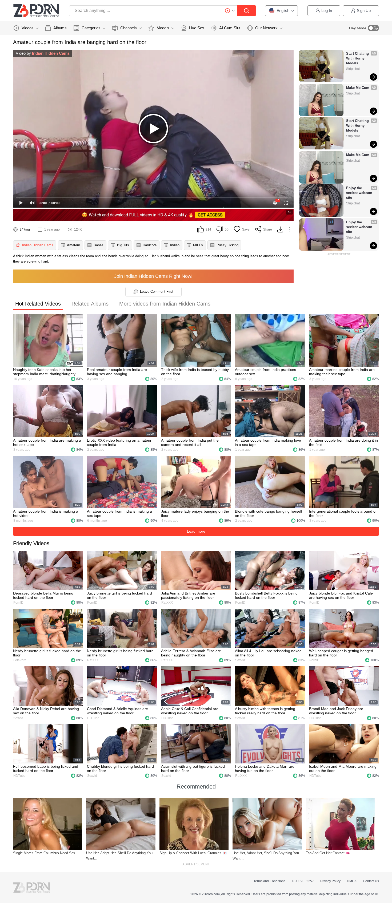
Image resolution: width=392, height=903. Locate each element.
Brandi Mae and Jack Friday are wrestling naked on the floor (336, 711)
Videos (28, 28)
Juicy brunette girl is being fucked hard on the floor (119, 595)
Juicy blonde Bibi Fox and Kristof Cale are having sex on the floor (341, 595)
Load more (196, 531)
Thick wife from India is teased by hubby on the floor (195, 371)
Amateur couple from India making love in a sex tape (268, 442)
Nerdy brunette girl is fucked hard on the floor (47, 653)
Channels (128, 28)
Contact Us (371, 881)
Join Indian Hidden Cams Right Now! (153, 276)
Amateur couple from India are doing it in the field (343, 442)
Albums (60, 28)
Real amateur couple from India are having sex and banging (117, 371)
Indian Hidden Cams (51, 53)
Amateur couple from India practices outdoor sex (265, 371)
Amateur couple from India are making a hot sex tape (47, 442)
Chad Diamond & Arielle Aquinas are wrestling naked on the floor (117, 711)
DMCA (352, 881)
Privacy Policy (330, 881)
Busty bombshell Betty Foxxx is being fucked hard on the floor (266, 595)
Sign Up (364, 10)
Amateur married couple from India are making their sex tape (342, 371)
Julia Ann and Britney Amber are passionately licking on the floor (188, 595)
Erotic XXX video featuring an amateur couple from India (119, 442)
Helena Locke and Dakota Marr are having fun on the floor (264, 768)
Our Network (266, 28)
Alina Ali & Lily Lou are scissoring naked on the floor (268, 653)
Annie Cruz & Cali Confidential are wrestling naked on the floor (189, 711)
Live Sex (196, 28)
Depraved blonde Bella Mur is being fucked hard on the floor (43, 595)
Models (163, 28)
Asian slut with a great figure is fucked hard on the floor (193, 768)
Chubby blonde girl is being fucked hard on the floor (120, 768)
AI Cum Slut (229, 28)
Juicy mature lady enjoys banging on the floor (195, 513)
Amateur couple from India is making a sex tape (119, 513)
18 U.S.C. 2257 (303, 881)
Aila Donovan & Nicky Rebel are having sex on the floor (46, 711)
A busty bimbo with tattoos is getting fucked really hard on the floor (265, 711)
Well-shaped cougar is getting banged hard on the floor (341, 653)
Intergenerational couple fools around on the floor (343, 513)
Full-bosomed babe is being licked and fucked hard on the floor (45, 768)
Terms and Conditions (269, 881)
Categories (91, 28)
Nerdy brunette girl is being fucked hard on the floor (120, 653)
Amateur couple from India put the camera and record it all (190, 442)
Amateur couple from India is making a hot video (45, 513)
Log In (326, 10)
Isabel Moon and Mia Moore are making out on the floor (343, 768)
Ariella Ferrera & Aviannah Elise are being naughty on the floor (191, 653)
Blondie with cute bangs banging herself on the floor (268, 513)
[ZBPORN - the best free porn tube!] (36, 10)
